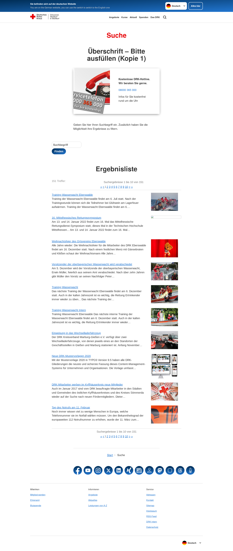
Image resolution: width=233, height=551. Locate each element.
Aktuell (133, 17)
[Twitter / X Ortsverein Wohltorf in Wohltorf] (108, 470)
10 (126, 186)
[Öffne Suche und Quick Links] (165, 17)
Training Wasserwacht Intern (69, 310)
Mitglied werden (37, 494)
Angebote (114, 17)
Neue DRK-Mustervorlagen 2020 (71, 355)
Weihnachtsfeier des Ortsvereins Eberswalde (79, 241)
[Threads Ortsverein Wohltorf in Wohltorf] (180, 470)
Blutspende (35, 505)
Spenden (143, 17)
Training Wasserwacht (65, 287)
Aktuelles (92, 500)
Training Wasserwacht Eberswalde (72, 194)
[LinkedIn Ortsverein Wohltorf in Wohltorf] (118, 470)
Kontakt (150, 500)
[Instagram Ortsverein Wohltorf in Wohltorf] (98, 470)
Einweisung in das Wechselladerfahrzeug (76, 333)
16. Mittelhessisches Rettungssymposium (76, 217)
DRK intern (151, 521)
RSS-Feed (151, 516)
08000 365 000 (127, 90)
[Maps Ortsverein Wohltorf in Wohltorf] (149, 470)
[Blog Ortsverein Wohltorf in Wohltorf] (139, 470)
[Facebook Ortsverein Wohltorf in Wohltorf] (77, 470)
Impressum (151, 510)
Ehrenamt (35, 500)
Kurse (124, 17)
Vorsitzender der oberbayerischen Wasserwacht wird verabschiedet (92, 264)
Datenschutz (152, 527)
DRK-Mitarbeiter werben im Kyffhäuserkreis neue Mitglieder (87, 384)
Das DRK (155, 17)
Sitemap (150, 505)
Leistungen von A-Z (97, 505)
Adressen (150, 494)
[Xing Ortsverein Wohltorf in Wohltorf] (129, 470)
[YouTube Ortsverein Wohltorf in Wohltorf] (88, 470)
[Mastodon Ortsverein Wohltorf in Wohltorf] (159, 470)
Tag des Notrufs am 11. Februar (71, 407)
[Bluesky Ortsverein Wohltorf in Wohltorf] (170, 470)
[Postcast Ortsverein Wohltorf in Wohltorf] (190, 470)
